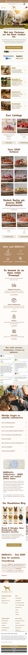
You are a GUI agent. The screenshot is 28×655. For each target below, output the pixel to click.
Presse (16, 609)
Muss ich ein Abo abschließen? (8, 426)
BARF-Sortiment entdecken (14, 47)
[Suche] (4, 7)
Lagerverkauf (4, 623)
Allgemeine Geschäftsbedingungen (20, 631)
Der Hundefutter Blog (19, 602)
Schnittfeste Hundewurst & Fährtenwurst (9, 135)
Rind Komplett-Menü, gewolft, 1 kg (9, 228)
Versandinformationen (19, 620)
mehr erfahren (14, 311)
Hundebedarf (4, 630)
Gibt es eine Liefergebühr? (7, 446)
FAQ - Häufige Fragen (19, 605)
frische (17, 568)
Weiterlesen (4, 575)
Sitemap (17, 614)
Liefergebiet (8, 494)
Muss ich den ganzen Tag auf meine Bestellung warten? (13, 442)
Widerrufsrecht (18, 627)
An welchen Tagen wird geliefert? (8, 450)
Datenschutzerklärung (19, 625)
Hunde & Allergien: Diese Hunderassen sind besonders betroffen (13, 530)
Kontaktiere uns (18, 607)
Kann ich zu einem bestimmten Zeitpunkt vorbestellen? (13, 430)
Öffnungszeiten (18, 598)
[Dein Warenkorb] (25, 7)
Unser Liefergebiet (14, 294)
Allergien (4, 525)
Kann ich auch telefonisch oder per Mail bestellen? (12, 434)
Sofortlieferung (5, 620)
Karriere (17, 612)
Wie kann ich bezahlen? (6, 438)
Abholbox (4, 625)
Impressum (17, 623)
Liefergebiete (18, 600)
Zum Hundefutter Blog (14, 545)
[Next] (26, 1)
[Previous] (1, 1)
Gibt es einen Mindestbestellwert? (8, 422)
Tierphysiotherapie (5, 627)
